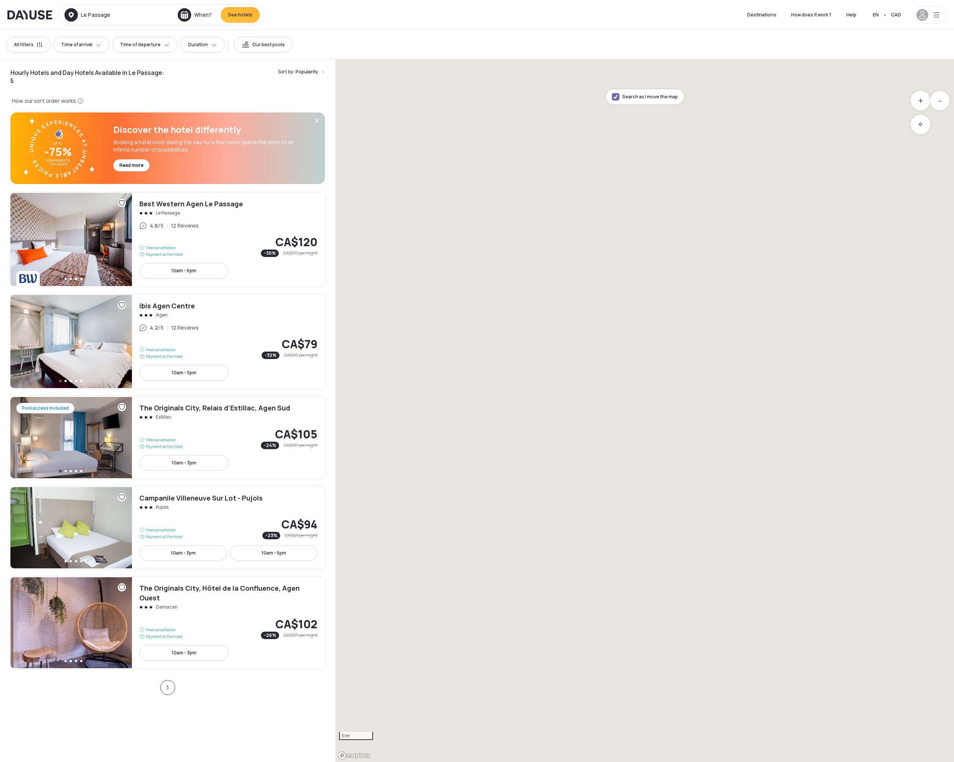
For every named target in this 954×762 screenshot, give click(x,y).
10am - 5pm (184, 372)
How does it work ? (811, 15)
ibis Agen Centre (167, 341)
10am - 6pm (183, 270)
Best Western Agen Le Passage (167, 239)
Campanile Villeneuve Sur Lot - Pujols (167, 527)
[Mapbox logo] (354, 755)
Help (851, 15)
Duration (198, 44)
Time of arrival (76, 44)
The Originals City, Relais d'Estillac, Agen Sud (167, 437)
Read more (131, 165)
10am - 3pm (184, 463)
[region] (644, 411)
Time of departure (140, 44)
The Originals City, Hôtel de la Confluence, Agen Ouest (167, 622)
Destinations (761, 15)
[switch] (263, 45)
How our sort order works (44, 100)
